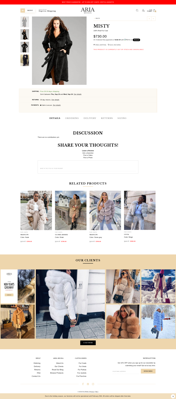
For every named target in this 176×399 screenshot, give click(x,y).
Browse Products (56, 373)
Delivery (37, 366)
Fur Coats (24, 232)
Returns (37, 370)
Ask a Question (88, 153)
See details (78, 94)
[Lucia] (140, 210)
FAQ (38, 373)
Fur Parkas (82, 370)
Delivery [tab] (90, 118)
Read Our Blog (57, 370)
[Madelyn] (36, 210)
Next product (153, 19)
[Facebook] (83, 384)
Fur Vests (82, 366)
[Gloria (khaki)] (70, 210)
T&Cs (96, 391)
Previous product (149, 19)
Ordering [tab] (72, 118)
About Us (59, 363)
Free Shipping (100, 45)
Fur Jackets (81, 373)
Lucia (126, 234)
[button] (85, 51)
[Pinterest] (88, 384)
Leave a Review (88, 150)
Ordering (37, 363)
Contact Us (36, 376)
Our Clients (59, 366)
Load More (88, 342)
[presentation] (23, 213)
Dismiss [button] (173, 396)
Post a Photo (88, 157)
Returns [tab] (107, 118)
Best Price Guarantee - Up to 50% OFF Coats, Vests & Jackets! (88, 2)
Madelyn (24, 234)
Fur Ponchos (81, 376)
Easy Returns (115, 45)
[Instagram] (93, 384)
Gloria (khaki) (61, 234)
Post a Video (87, 155)
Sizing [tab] (122, 118)
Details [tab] (54, 118)
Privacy (92, 391)
